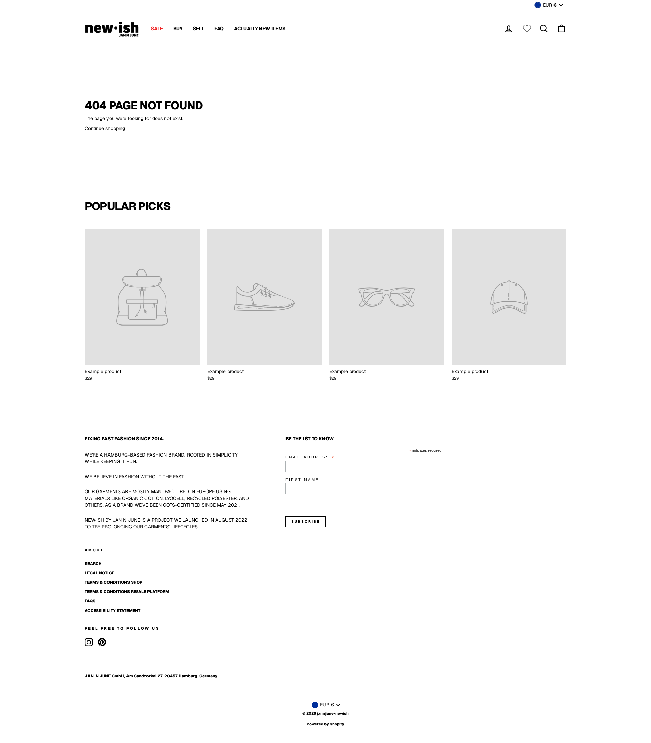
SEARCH (93, 563)
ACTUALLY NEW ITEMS (260, 28)
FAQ (219, 28)
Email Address (310, 457)
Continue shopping (105, 128)
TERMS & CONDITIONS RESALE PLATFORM (127, 591)
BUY (178, 28)
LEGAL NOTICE (99, 573)
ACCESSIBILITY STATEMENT (112, 610)
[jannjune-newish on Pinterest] (102, 642)
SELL (198, 28)
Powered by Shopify (325, 724)
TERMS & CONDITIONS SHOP (113, 582)
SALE (157, 28)
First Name (302, 480)
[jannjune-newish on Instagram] (89, 642)
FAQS (90, 601)
